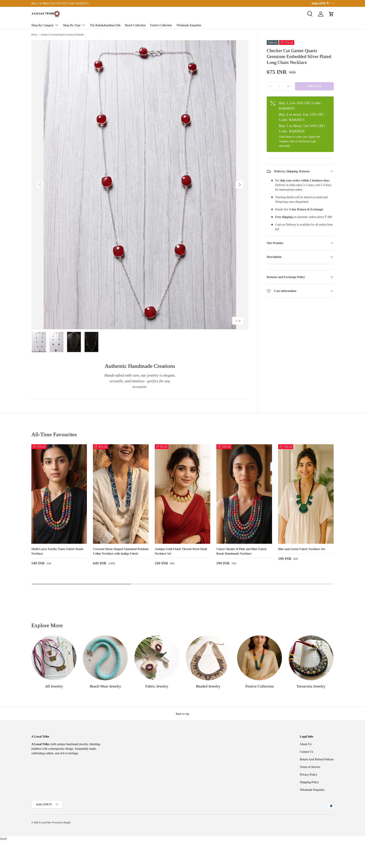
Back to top (182, 713)
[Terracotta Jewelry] (311, 657)
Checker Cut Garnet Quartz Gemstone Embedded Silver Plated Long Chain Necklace (63, 34)
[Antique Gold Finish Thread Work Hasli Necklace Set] (182, 494)
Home (34, 34)
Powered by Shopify (61, 822)
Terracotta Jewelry (311, 686)
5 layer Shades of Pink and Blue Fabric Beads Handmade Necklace (241, 551)
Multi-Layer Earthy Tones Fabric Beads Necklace (57, 551)
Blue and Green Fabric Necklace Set (301, 549)
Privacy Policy (308, 774)
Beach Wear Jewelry (105, 686)
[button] (331, 14)
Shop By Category (42, 25)
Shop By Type (72, 25)
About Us (306, 744)
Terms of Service (310, 767)
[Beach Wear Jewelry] (105, 657)
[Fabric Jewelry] (156, 657)
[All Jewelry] (54, 657)
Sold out (314, 86)
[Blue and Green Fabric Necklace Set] (306, 494)
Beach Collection (135, 25)
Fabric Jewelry (156, 686)
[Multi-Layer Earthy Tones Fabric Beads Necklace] (59, 494)
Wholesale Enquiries (188, 25)
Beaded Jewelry (208, 686)
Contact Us (306, 751)
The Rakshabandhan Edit (105, 25)
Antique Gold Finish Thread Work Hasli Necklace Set (181, 551)
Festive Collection (161, 25)
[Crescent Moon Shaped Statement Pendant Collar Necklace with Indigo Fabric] (120, 494)
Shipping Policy (309, 782)
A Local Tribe (45, 822)
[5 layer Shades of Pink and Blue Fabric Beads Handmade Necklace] (244, 494)
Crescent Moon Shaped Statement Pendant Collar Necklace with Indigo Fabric (120, 551)
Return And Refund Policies (317, 759)
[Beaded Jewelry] (208, 657)
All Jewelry (54, 686)
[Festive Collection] (259, 657)
